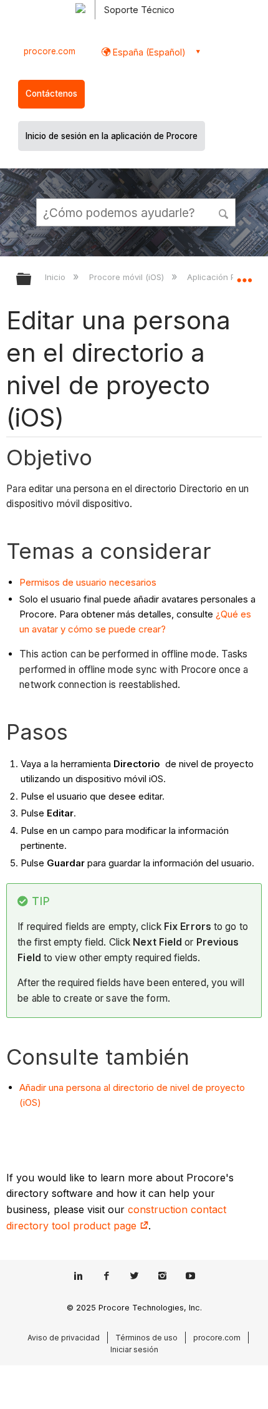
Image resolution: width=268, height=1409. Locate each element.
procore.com (49, 51)
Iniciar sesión (134, 1349)
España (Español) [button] (148, 52)
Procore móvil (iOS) (127, 277)
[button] (224, 212)
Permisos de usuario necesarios (87, 582)
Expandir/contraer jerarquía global (31, 280)
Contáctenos (51, 94)
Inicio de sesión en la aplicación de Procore (112, 136)
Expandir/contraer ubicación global (244, 275)
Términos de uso (146, 1337)
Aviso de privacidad (63, 1337)
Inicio (56, 277)
